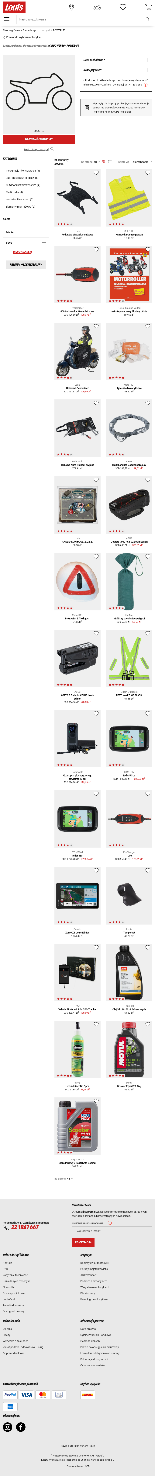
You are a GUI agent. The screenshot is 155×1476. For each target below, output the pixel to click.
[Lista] (110, 161)
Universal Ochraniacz (77, 388)
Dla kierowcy (87, 1293)
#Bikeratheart (88, 1275)
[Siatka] (103, 161)
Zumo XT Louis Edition (77, 932)
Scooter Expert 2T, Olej (129, 1086)
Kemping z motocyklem (94, 1299)
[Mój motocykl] (97, 7)
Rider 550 (77, 855)
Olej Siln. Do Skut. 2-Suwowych (129, 1009)
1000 (129, 855)
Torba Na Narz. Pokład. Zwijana (77, 465)
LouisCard (9, 1299)
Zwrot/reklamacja (13, 1305)
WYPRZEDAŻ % (22, 252)
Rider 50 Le (129, 775)
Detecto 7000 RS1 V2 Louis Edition (129, 541)
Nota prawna (88, 1328)
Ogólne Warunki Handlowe (95, 1334)
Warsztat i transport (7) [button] (19, 199)
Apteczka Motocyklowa (129, 388)
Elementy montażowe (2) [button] (20, 206)
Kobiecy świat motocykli (94, 1262)
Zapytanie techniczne (15, 1275)
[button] (147, 19)
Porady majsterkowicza (94, 1269)
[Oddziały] (71, 7)
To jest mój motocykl (39, 139)
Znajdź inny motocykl (36, 149)
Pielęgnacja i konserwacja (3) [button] (23, 170)
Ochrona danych (90, 1341)
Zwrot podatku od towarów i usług (23, 1347)
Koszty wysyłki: (49, 1460)
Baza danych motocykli (16, 1281)
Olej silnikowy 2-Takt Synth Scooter (77, 1163)
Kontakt (7, 1262)
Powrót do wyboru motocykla (23, 37)
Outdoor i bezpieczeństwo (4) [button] (23, 185)
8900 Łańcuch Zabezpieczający (129, 465)
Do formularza (123, 112)
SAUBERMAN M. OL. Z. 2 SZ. (77, 541)
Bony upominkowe (14, 1293)
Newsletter (9, 1287)
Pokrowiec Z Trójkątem (77, 618)
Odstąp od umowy (13, 1311)
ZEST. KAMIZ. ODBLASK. (129, 695)
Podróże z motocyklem (93, 1281)
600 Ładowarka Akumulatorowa (77, 311)
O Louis (7, 1328)
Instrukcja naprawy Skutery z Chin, (129, 311)
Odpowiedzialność (13, 1353)
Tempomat (129, 932)
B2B (5, 1269)
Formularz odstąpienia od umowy (100, 1353)
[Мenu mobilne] (6, 19)
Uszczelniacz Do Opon (77, 1086)
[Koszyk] (148, 7)
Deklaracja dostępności (94, 1359)
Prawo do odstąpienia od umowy (99, 1347)
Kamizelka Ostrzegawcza (129, 234)
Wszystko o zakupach (15, 1341)
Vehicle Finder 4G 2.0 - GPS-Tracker (77, 1009)
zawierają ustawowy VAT (81, 1455)
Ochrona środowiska (92, 1365)
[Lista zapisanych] (123, 7)
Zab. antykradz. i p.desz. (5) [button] (22, 177)
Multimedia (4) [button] (14, 192)
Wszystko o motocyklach (94, 1287)
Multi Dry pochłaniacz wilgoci (129, 618)
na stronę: (87, 161)
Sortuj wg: (124, 161)
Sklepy (6, 1334)
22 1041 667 (24, 1227)
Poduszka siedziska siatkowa (77, 234)
